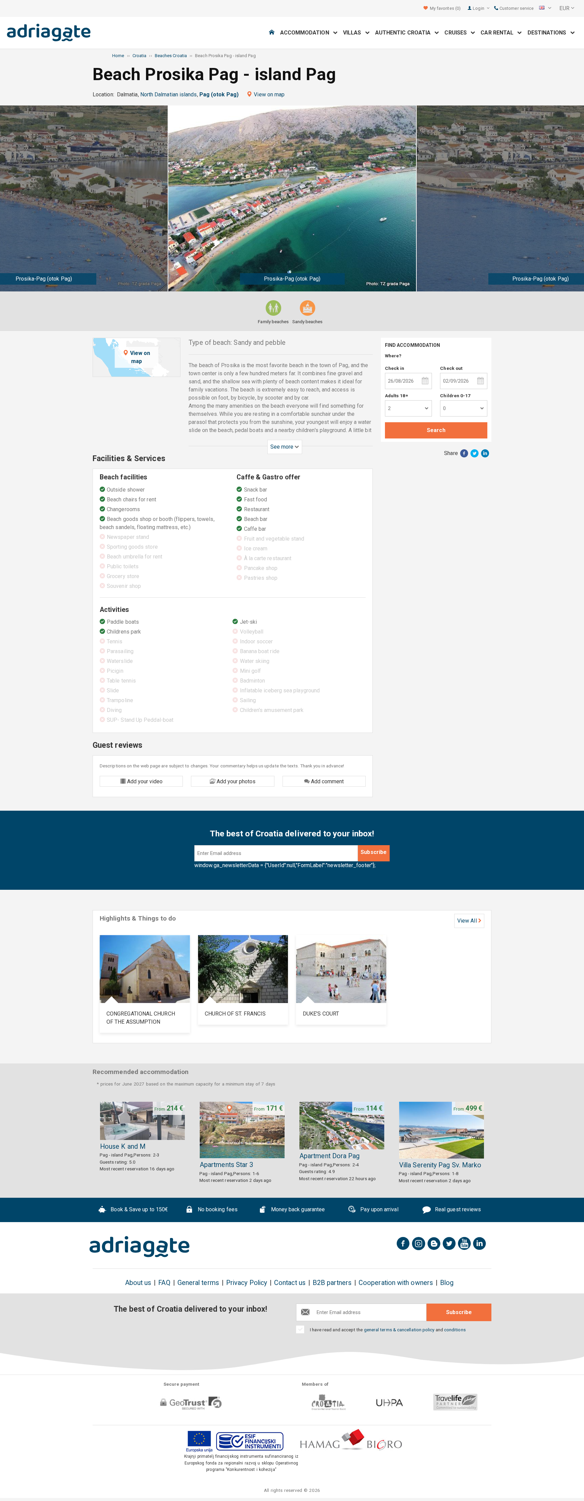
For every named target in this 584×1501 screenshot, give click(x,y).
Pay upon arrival (378, 1209)
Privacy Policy (246, 1283)
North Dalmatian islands (168, 94)
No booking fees (217, 1209)
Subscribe (374, 852)
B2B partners (332, 1283)
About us (138, 1283)
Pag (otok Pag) (219, 94)
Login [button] (479, 8)
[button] (545, 8)
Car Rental (499, 32)
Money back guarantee (297, 1209)
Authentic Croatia (405, 32)
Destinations (549, 32)
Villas (354, 32)
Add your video (144, 781)
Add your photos (235, 781)
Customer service (516, 8)
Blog (447, 1283)
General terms (198, 1283)
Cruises (457, 32)
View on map (269, 94)
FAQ (164, 1283)
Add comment (327, 781)
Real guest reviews (457, 1209)
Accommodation (306, 32)
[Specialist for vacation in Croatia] (139, 1247)
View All (467, 921)
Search (436, 430)
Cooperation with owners (396, 1283)
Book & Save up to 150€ (138, 1209)
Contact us (290, 1283)
